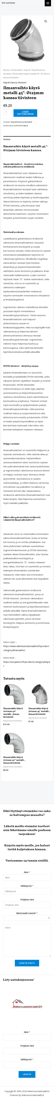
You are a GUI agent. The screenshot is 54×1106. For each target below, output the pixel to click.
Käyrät (27, 70)
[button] (45, 21)
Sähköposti (27, 885)
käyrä (25, 125)
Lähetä (27, 1074)
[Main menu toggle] (48, 3)
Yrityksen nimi (27, 899)
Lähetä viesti (27, 963)
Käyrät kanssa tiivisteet (14, 82)
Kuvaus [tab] (6, 139)
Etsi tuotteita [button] (8, 2)
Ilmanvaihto (17, 70)
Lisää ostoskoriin (25, 112)
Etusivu (6, 70)
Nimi (27, 872)
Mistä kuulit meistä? (27, 913)
